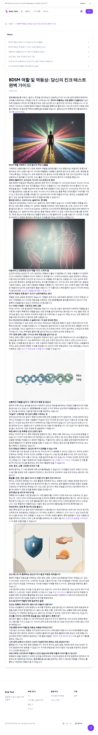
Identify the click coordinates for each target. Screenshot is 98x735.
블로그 (27, 11)
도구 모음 (36, 11)
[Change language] (81, 11)
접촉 (75, 696)
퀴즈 (89, 11)
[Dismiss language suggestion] (90, 3)
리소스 (45, 11)
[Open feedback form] (90, 727)
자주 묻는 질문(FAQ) (35, 700)
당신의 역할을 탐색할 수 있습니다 (36, 290)
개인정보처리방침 (57, 696)
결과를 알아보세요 (17, 112)
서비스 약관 (55, 700)
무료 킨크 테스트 (60, 592)
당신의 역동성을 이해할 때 (32, 349)
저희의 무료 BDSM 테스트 (63, 636)
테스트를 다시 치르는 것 (62, 460)
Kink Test (9, 692)
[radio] (63, 723)
